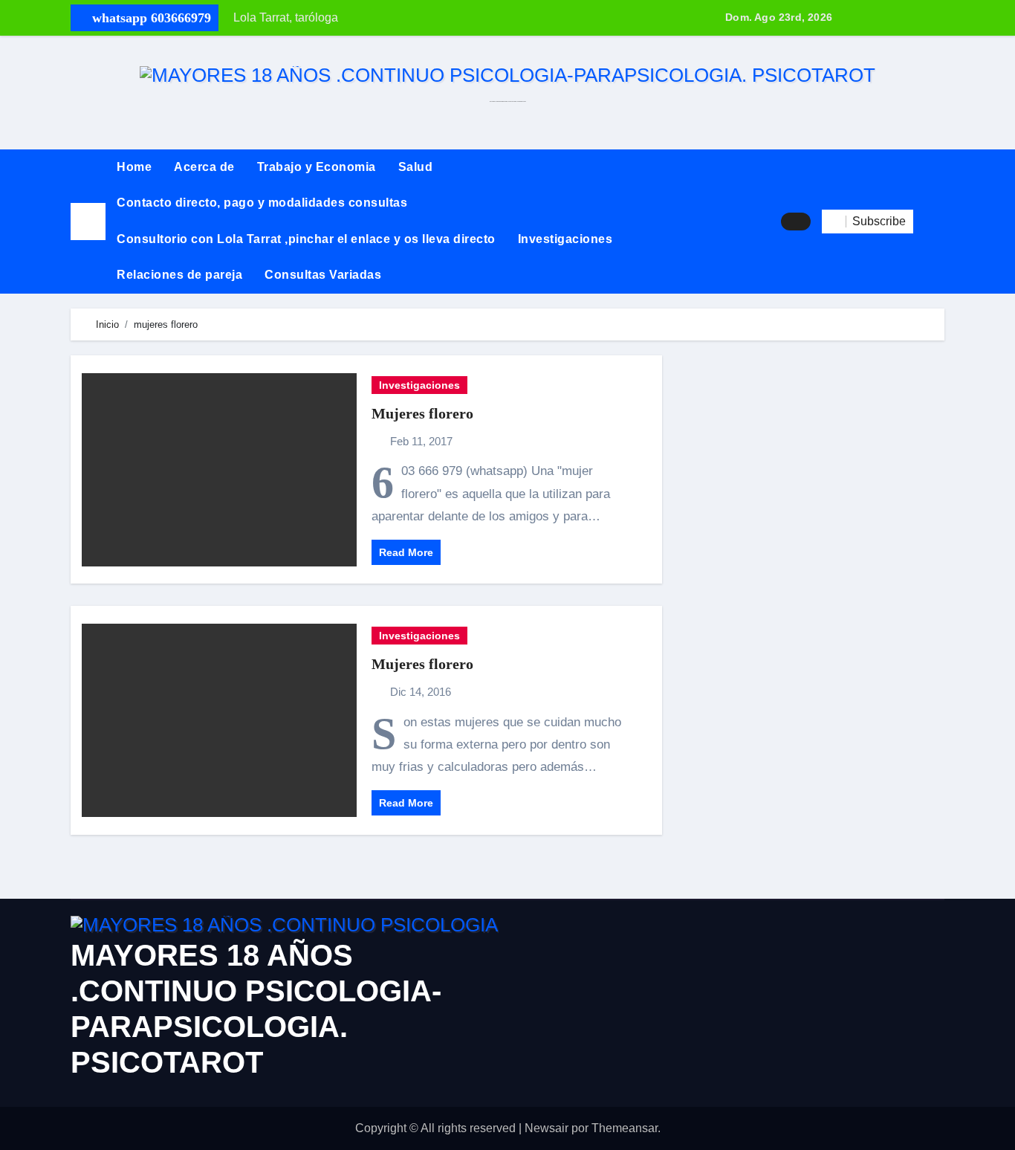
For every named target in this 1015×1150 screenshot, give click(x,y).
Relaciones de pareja (179, 274)
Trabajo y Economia (316, 167)
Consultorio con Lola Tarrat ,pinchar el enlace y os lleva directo (306, 239)
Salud (415, 167)
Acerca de (204, 167)
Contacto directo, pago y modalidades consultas (262, 202)
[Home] (88, 221)
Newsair (546, 1128)
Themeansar (624, 1128)
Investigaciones (565, 239)
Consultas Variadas (323, 274)
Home (134, 167)
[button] (928, 221)
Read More (406, 552)
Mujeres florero (422, 413)
